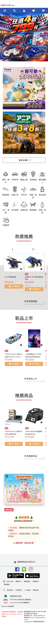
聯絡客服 (27, 583)
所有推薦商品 (30, 457)
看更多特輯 (23, 162)
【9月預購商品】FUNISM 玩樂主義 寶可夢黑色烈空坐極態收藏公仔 (34, 358)
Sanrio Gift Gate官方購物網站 (19, 604)
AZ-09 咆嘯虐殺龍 (10, 279)
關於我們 (10, 592)
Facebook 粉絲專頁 (7, 608)
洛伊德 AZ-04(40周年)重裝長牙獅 (34, 280)
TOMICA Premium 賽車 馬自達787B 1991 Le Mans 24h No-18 (13, 358)
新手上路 (10, 583)
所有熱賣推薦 (30, 303)
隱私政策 (36, 592)
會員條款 (35, 583)
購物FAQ (18, 583)
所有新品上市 (30, 380)
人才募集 (27, 592)
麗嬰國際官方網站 (16, 598)
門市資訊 (18, 592)
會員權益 (7, 586)
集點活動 (9, 511)
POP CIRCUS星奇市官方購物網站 (20, 601)
